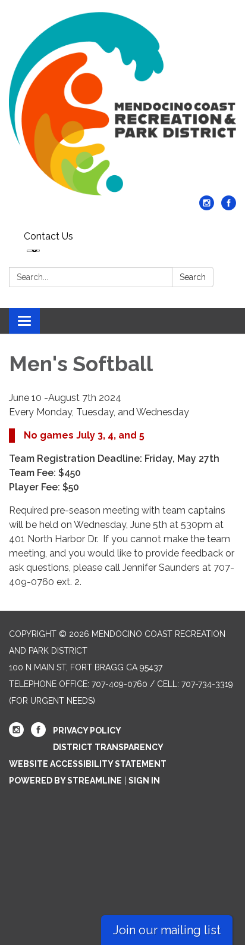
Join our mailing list (167, 930)
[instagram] (206, 207)
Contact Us (48, 236)
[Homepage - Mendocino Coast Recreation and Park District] (122, 103)
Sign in (144, 780)
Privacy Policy (87, 730)
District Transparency (108, 747)
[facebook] (228, 207)
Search (193, 277)
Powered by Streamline (65, 780)
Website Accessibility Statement (88, 764)
